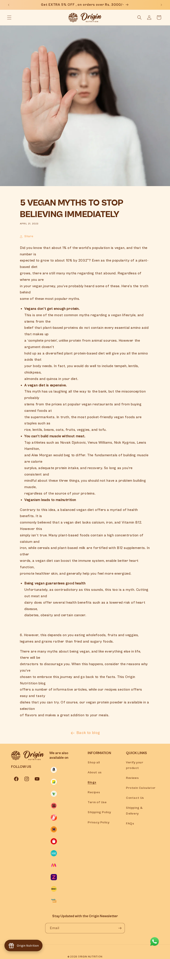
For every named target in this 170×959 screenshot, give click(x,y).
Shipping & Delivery (134, 810)
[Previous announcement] (9, 5)
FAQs (130, 823)
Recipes (94, 792)
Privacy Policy (98, 822)
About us (95, 772)
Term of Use (97, 802)
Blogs (92, 782)
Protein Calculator (141, 788)
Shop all (94, 762)
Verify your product (134, 765)
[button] (9, 17)
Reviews (132, 778)
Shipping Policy (99, 812)
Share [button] (28, 236)
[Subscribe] (120, 928)
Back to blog (88, 732)
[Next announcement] (161, 5)
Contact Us (135, 798)
